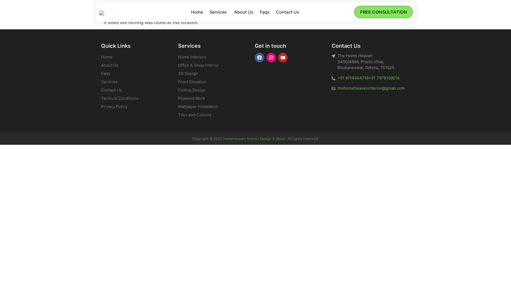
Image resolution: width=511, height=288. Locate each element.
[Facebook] (259, 57)
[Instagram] (271, 57)
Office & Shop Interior (198, 65)
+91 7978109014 (384, 78)
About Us (243, 12)
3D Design (188, 73)
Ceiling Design (192, 90)
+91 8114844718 (353, 78)
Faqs (265, 12)
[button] (218, 12)
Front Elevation (192, 81)
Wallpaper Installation (198, 106)
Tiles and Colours (194, 114)
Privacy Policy (114, 106)
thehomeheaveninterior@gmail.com (371, 88)
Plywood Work (191, 98)
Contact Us (287, 12)
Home (197, 12)
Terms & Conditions (119, 98)
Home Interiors (192, 56)
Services (218, 12)
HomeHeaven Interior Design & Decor (254, 139)
